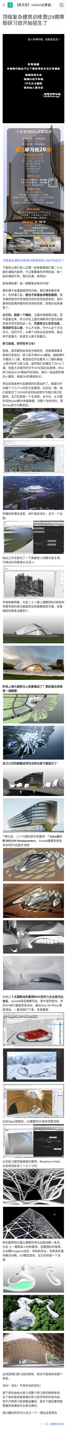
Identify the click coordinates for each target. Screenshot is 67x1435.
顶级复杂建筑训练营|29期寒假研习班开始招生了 (33, 260)
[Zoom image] (33, 189)
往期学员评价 (56, 1424)
